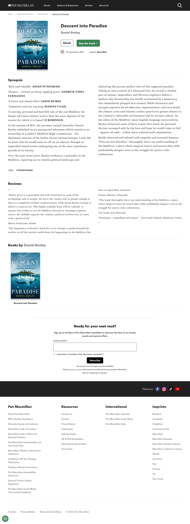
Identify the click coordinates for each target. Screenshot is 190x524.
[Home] (21, 5)
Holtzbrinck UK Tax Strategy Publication (22, 461)
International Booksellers (73, 444)
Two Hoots (157, 479)
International (116, 407)
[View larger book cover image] (32, 45)
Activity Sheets (68, 434)
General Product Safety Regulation (19, 482)
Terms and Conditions (51, 511)
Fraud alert (66, 449)
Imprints (159, 407)
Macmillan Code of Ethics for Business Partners (22, 436)
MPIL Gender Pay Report (20, 419)
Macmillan (157, 434)
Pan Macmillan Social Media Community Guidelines (22, 491)
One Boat (157, 459)
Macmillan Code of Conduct (22, 429)
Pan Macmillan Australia (118, 414)
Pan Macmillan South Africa (119, 419)
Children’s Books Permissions (22, 467)
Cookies (12, 511)
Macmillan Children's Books (166, 444)
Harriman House (160, 429)
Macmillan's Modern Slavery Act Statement (24, 452)
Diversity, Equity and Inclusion (23, 424)
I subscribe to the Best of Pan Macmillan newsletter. (80, 354)
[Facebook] (157, 389)
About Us (103, 5)
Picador (156, 469)
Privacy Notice (28, 511)
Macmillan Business (162, 439)
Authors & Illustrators (67, 5)
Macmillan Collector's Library (167, 449)
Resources (69, 407)
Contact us (66, 414)
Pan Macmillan (20, 407)
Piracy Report (68, 424)
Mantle (155, 454)
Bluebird (156, 414)
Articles (88, 5)
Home (10, 14)
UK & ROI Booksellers (72, 439)
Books (47, 5)
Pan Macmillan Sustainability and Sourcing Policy (24, 444)
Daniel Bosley (43, 14)
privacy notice (76, 369)
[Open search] (179, 5)
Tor (154, 474)
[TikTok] (171, 389)
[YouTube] (177, 389)
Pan (154, 464)
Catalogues (67, 429)
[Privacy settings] (5, 519)
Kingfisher (157, 424)
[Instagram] (164, 389)
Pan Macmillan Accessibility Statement (22, 474)
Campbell (157, 419)
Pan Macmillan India (116, 424)
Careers (65, 419)
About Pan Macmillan (19, 414)
